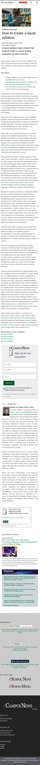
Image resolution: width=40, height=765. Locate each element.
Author (4, 404)
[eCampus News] (7, 2)
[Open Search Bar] (31, 2)
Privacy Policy (6, 396)
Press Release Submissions (7, 735)
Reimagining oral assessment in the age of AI (21, 82)
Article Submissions (5, 732)
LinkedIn (2, 748)
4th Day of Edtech (7, 341)
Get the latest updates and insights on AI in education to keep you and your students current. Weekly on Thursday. (20, 666)
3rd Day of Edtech (7, 339)
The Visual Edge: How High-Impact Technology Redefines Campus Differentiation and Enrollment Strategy (19, 542)
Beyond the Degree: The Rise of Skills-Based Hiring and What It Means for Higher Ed (19, 584)
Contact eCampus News (6, 730)
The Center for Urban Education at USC (14, 182)
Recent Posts (12, 404)
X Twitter (2, 746)
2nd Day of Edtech (7, 336)
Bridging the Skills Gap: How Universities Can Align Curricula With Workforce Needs (19, 590)
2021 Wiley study (30, 290)
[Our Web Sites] (20, 679)
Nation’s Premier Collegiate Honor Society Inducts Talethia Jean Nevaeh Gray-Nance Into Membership (19, 601)
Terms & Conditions (29, 394)
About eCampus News (6, 718)
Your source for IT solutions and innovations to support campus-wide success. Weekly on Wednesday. (20, 648)
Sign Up (5, 522)
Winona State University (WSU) (21, 412)
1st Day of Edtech (7, 334)
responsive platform (29, 285)
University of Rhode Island (23, 318)
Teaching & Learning (17, 89)
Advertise (34, 709)
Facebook (2, 744)
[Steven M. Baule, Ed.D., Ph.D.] (6, 416)
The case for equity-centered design (18, 84)
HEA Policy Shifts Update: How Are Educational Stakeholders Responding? (18, 595)
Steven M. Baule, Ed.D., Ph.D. (22, 407)
